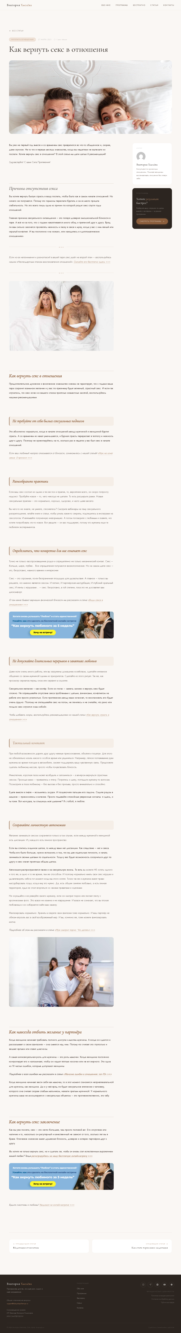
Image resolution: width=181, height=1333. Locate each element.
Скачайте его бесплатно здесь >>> (92, 261)
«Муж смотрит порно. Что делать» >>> (75, 930)
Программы (122, 5)
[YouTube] (164, 1284)
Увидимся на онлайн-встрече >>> (56, 1204)
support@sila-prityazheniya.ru (17, 1303)
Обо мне (106, 5)
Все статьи (17, 31)
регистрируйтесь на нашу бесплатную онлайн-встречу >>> (61, 1156)
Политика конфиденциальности (162, 1296)
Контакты (168, 5)
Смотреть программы (150, 221)
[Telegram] (150, 1284)
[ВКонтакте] (157, 1284)
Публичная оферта (167, 1302)
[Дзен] (171, 1284)
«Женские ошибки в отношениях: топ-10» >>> (87, 1074)
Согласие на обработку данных (163, 1299)
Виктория (19, 5)
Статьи (154, 5)
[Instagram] (143, 1284)
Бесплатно (139, 5)
